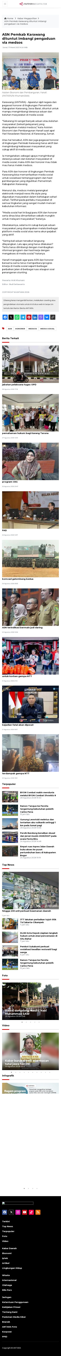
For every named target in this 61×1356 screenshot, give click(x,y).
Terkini (6, 1221)
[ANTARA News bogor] (33, 4)
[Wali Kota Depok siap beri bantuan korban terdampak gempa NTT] (30, 753)
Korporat (7, 1332)
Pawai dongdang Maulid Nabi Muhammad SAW (26, 1012)
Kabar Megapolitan (27, 18)
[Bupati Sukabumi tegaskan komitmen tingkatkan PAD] (30, 509)
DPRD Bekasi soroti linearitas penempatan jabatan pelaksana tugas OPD (26, 383)
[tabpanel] (30, 1001)
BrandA (6, 1322)
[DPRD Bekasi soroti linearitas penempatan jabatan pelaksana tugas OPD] (30, 364)
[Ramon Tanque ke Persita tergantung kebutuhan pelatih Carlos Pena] (10, 810)
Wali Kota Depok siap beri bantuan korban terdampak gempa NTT (26, 772)
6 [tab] (32, 1072)
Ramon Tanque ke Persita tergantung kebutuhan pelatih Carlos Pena (37, 809)
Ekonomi (6, 1253)
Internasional (9, 1280)
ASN (10, 329)
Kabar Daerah (9, 1248)
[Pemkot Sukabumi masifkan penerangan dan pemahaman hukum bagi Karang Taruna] (30, 412)
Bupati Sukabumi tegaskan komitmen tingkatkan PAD (30, 529)
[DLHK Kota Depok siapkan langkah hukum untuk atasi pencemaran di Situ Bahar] (10, 937)
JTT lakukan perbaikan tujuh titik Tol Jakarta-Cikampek (38, 921)
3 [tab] (30, 1022)
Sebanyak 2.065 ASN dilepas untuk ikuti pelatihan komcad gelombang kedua (30, 577)
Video (5, 1025)
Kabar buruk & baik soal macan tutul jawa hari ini (27, 1062)
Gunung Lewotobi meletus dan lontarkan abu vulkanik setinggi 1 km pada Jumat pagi (38, 822)
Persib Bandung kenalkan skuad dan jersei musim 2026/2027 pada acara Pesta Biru (38, 836)
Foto (5, 975)
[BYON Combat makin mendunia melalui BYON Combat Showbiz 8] (10, 796)
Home (10, 18)
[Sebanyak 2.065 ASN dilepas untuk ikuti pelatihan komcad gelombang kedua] (30, 558)
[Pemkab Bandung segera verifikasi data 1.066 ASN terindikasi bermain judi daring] (30, 607)
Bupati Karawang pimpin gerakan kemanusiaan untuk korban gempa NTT (29, 675)
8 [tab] (41, 1072)
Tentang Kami (9, 1312)
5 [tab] (39, 1022)
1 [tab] (22, 1022)
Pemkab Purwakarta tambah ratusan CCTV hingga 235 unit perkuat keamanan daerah (27, 909)
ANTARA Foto (9, 1327)
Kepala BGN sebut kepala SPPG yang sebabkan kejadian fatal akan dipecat (29, 723)
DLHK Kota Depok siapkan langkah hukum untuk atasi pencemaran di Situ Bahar (39, 936)
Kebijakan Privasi (11, 1307)
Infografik (8, 1075)
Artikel (5, 1263)
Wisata (6, 1275)
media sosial (47, 329)
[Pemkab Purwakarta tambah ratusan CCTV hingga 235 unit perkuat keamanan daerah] (30, 890)
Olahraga (7, 1285)
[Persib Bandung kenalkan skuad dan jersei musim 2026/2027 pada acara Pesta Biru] (10, 837)
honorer (20, 329)
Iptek (5, 1258)
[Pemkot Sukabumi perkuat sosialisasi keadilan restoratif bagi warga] (10, 950)
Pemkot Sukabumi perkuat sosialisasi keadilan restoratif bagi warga (38, 949)
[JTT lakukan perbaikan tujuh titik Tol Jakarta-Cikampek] (10, 923)
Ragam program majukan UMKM (28, 1180)
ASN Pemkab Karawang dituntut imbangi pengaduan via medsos (25, 22)
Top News (8, 864)
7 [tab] (36, 1072)
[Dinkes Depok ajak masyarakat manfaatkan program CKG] (30, 461)
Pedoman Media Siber (14, 1317)
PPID (4, 1336)
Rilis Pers (7, 1290)
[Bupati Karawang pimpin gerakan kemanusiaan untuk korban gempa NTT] (30, 655)
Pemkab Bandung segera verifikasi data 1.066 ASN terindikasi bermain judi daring (28, 626)
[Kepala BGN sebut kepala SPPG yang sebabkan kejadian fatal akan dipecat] (30, 704)
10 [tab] (49, 1072)
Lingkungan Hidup (12, 1268)
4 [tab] (34, 1022)
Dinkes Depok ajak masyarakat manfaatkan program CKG (27, 480)
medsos (33, 329)
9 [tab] (45, 1072)
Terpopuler (9, 784)
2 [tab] (26, 1022)
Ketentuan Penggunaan (15, 1302)
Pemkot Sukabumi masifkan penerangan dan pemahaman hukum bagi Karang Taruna (28, 431)
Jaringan (6, 1297)
